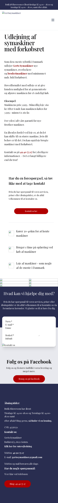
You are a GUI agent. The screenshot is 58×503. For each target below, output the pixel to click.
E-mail (9, 324)
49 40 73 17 (26, 152)
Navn (8, 321)
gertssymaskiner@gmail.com (27, 457)
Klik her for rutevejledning (18, 446)
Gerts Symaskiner (23, 65)
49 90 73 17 (18, 452)
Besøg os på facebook (29, 378)
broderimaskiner (17, 73)
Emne (8, 327)
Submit (8, 338)
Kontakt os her (31, 211)
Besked (9, 335)
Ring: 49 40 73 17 (17, 483)
